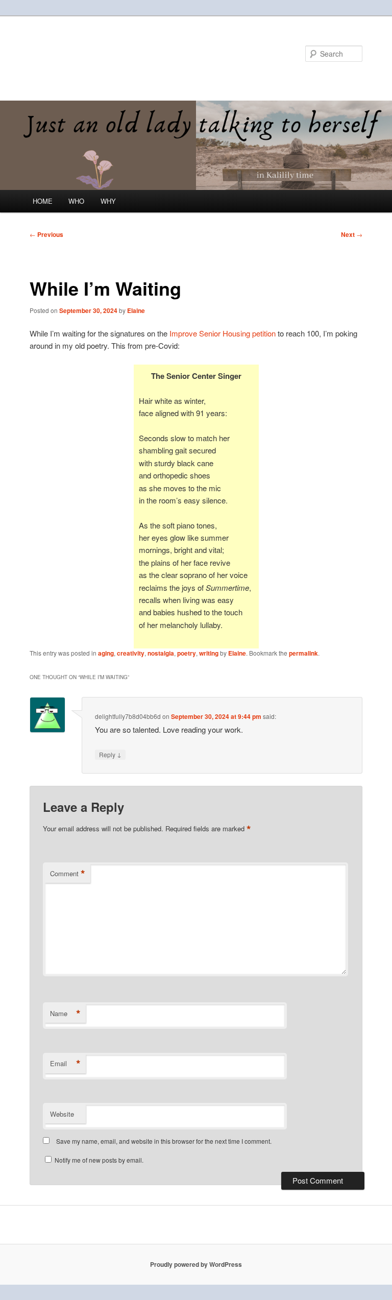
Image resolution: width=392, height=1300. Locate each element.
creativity (130, 653)
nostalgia (161, 653)
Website (62, 1114)
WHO (76, 201)
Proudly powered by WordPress (196, 1264)
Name (65, 1013)
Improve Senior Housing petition (222, 333)
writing (208, 653)
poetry (186, 653)
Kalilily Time (74, 53)
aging (106, 653)
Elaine (136, 310)
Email (65, 1063)
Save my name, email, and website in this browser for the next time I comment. (164, 1141)
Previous (46, 234)
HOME (43, 201)
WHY (108, 201)
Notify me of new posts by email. (99, 1159)
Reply (110, 754)
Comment (67, 873)
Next (351, 234)
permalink (303, 653)
